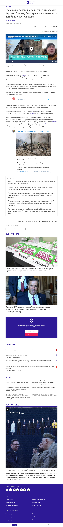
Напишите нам (36, 502)
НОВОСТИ (10, 377)
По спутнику (9, 519)
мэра (46, 125)
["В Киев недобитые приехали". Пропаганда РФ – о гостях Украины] (31, 437)
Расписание (35, 519)
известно (54, 121)
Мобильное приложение (38, 499)
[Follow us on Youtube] (14, 489)
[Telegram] (31, 525)
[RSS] (24, 489)
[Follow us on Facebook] (7, 489)
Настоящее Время (10, 20)
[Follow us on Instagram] (17, 489)
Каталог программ (10, 502)
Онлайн (34, 514)
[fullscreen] (55, 61)
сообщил (24, 75)
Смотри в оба (12, 405)
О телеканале (9, 499)
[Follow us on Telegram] (21, 489)
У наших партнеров (10, 517)
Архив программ (36, 505)
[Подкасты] (28, 489)
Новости (8, 7)
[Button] (37, 27)
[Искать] (48, 525)
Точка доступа (9, 514)
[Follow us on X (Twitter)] (10, 489)
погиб (32, 113)
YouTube (34, 517)
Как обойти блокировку (12, 505)
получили (46, 123)
